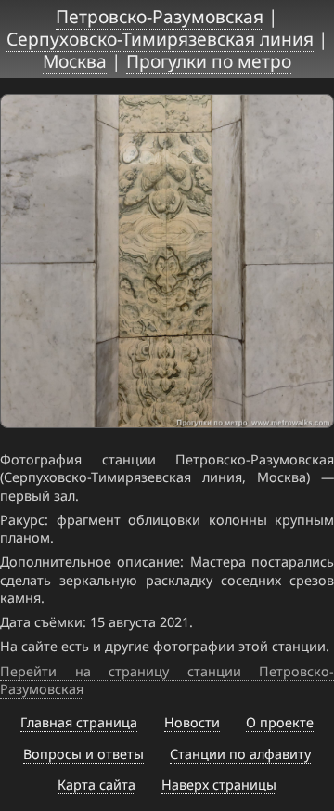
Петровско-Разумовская (159, 16)
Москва (75, 60)
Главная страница (78, 722)
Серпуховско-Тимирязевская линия (160, 38)
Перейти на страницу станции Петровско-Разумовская (167, 680)
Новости (192, 722)
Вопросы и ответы (83, 754)
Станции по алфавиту (240, 754)
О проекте (280, 722)
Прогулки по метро (208, 60)
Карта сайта (96, 784)
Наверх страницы (218, 784)
